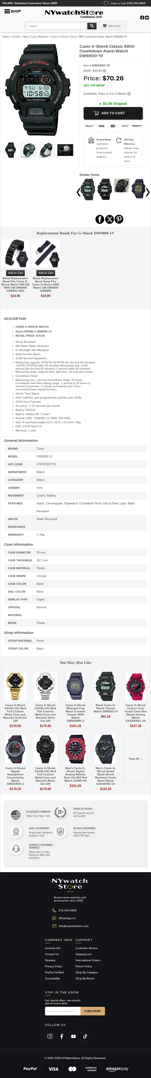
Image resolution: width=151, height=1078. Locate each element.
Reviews (50, 960)
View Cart (114, 25)
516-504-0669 (67, 910)
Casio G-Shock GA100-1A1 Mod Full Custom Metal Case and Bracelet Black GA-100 (45, 776)
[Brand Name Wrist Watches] (75, 13)
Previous (78, 192)
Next (147, 192)
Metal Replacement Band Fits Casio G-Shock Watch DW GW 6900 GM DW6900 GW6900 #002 (15, 284)
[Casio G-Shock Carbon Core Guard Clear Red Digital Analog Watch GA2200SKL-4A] (136, 687)
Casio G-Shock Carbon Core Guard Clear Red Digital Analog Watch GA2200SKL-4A (136, 713)
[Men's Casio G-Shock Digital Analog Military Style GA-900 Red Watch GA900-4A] (75, 750)
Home (5, 36)
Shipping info (84, 954)
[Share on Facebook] (100, 223)
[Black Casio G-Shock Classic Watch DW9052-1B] (104, 199)
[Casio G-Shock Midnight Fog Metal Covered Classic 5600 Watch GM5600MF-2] (75, 687)
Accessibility (52, 978)
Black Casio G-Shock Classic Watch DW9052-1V (106, 708)
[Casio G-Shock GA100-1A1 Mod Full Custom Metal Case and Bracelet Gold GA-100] (15, 687)
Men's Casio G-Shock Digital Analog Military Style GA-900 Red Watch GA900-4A (75, 774)
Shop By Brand (85, 978)
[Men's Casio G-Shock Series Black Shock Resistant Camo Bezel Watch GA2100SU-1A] (106, 750)
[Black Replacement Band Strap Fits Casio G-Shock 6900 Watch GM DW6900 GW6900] (45, 253)
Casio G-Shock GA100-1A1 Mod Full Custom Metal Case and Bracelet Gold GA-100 (15, 713)
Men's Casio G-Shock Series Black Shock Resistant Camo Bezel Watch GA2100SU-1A (105, 776)
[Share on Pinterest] (119, 223)
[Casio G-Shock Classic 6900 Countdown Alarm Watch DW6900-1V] (38, 135)
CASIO (16, 36)
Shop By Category (87, 972)
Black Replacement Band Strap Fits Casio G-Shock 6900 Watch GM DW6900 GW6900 (45, 284)
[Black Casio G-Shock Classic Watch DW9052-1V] (87, 199)
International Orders (88, 960)
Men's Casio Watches (35, 36)
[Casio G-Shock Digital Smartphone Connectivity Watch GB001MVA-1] (15, 750)
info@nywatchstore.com (74, 926)
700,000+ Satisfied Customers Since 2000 (29, 3)
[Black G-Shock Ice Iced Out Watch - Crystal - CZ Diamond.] (121, 191)
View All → (136, 758)
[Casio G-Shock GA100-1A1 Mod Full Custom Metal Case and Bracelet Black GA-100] (45, 750)
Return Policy (84, 966)
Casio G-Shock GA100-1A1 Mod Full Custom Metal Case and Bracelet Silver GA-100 (45, 713)
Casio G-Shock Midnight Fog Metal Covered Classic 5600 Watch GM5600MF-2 (75, 713)
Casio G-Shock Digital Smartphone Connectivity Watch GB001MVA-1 (15, 776)
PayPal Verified (54, 972)
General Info (53, 948)
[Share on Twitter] (109, 223)
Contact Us (52, 954)
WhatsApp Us (67, 918)
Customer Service (87, 948)
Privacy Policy (53, 966)
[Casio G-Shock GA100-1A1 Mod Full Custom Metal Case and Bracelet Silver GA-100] (45, 687)
